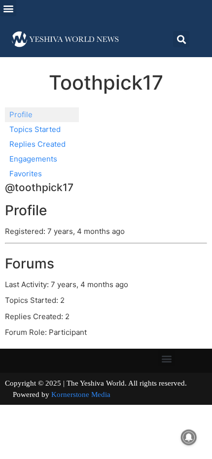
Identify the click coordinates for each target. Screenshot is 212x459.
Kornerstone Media (80, 394)
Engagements (33, 159)
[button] (8, 8)
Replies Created (37, 144)
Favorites (25, 173)
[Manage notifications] (189, 437)
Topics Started (35, 129)
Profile (21, 114)
